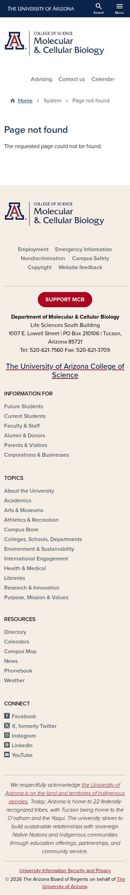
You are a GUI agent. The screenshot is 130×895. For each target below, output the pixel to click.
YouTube (22, 755)
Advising (41, 79)
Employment (33, 249)
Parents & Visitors (25, 445)
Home (25, 100)
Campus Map (20, 651)
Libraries (14, 578)
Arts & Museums (23, 510)
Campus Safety (90, 258)
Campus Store (21, 529)
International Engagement (36, 558)
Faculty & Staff (22, 425)
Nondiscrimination (43, 258)
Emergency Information (83, 249)
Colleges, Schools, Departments (43, 539)
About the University (29, 490)
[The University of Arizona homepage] (40, 8)
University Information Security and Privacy (65, 871)
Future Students (23, 406)
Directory (15, 632)
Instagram (24, 735)
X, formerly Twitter (34, 726)
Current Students (24, 416)
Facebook (24, 716)
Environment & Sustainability (39, 549)
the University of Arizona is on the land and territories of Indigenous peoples (65, 793)
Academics (17, 500)
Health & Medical (25, 568)
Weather (14, 680)
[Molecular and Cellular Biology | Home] (65, 43)
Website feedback (80, 267)
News (11, 661)
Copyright (40, 267)
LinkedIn (22, 745)
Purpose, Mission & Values (36, 597)
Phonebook (18, 670)
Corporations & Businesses (36, 454)
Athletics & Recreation (31, 520)
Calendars (16, 641)
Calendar (103, 79)
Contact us (72, 79)
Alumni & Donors (24, 435)
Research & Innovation (31, 587)
